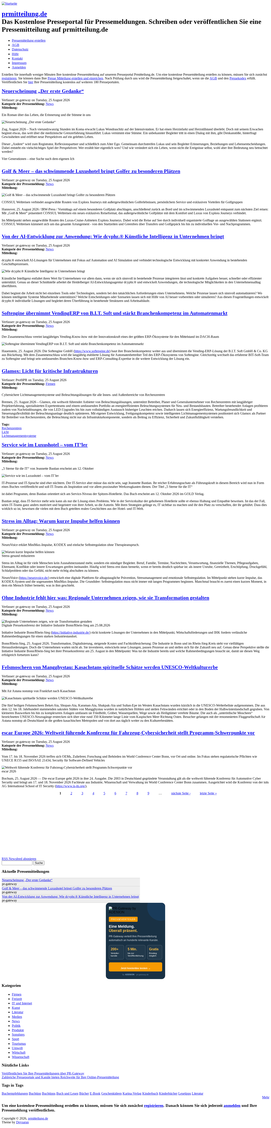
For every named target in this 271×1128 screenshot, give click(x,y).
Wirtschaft (18, 1052)
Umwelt (17, 1048)
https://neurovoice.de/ (34, 578)
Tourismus (19, 1043)
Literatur (17, 1012)
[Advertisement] (129, 827)
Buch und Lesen (67, 1093)
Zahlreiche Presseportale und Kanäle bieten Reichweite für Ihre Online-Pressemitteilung (60, 1077)
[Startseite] (9, 3)
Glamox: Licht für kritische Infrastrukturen (50, 371)
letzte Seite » (208, 793)
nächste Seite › (181, 793)
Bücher (84, 1093)
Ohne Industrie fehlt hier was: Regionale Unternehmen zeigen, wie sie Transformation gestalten (105, 597)
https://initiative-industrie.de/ (71, 632)
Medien (17, 1017)
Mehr (265, 1097)
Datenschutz (20, 49)
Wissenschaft (20, 1057)
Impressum (19, 63)
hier (30, 82)
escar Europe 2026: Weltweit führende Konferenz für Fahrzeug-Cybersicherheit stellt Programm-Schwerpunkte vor (128, 732)
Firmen (50, 384)
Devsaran (22, 1122)
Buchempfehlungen (15, 1093)
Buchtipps (48, 1093)
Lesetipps (184, 1093)
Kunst (16, 1007)
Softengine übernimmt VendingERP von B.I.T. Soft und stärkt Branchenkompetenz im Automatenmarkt (114, 313)
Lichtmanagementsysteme (19, 436)
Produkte (18, 1030)
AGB (15, 45)
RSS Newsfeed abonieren (19, 859)
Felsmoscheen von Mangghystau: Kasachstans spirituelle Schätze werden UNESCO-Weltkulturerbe (110, 667)
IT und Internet (22, 1003)
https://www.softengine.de (92, 351)
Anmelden (19, 67)
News (50, 104)
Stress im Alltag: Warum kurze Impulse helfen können (61, 521)
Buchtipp (35, 1093)
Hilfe (15, 54)
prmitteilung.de (24, 14)
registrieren (9, 78)
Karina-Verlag (132, 1093)
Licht (5, 432)
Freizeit (17, 999)
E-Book (95, 1093)
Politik (16, 1025)
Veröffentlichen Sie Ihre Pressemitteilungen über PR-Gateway (43, 1073)
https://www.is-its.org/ (70, 786)
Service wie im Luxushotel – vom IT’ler (45, 444)
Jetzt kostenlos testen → (136, 968)
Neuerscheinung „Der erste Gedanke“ (43, 91)
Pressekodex (238, 78)
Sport (15, 1039)
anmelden (232, 1105)
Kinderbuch (150, 1093)
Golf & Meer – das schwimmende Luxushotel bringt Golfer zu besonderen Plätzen (91, 171)
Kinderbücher (168, 1093)
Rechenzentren (12, 428)
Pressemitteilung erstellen (29, 40)
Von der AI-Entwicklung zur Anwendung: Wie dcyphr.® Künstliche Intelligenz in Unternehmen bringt (113, 236)
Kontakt (17, 58)
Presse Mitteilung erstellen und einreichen (75, 78)
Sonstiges (18, 1034)
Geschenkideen (111, 1093)
